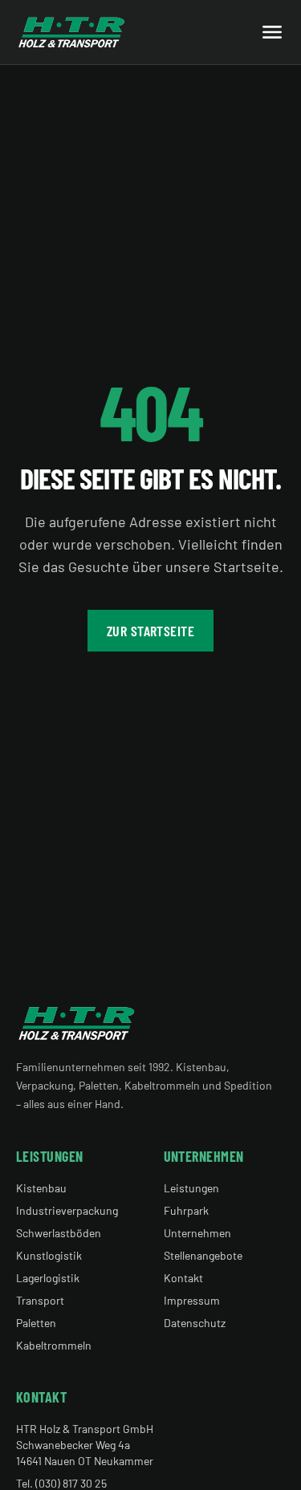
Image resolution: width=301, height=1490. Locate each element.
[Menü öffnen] (272, 32)
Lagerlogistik (47, 1278)
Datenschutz (195, 1323)
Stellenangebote (203, 1255)
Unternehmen (197, 1233)
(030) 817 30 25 (71, 1483)
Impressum (192, 1300)
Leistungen (191, 1188)
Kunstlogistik (49, 1255)
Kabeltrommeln (54, 1345)
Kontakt (183, 1278)
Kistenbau (41, 1188)
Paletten (36, 1323)
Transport (40, 1300)
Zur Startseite (150, 630)
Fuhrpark (186, 1210)
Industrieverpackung (67, 1210)
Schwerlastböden (58, 1233)
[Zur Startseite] (72, 32)
